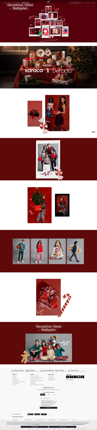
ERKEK (9, 2)
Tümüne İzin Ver (62, 426)
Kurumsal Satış (15, 380)
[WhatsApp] (67, 377)
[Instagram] (78, 377)
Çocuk (54, 394)
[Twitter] (75, 377)
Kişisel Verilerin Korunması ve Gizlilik (37, 384)
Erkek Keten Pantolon (40, 419)
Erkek (48, 394)
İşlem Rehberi (32, 381)
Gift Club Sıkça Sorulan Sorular (36, 380)
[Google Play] (37, 414)
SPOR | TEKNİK (17, 2)
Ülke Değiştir (70, 379)
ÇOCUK (12, 2)
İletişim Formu (51, 377)
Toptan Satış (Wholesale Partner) (18, 381)
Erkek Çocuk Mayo (51, 419)
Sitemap (13, 384)
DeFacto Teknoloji (15, 383)
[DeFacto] (25, 3)
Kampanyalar (32, 383)
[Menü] (3, 2)
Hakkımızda (14, 377)
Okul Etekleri (14, 419)
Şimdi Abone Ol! (48, 407)
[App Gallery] (44, 414)
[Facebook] (71, 377)
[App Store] (30, 414)
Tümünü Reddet (34, 426)
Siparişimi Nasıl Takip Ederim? (36, 377)
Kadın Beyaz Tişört (27, 419)
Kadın (43, 394)
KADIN (6, 2)
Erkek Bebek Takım (64, 419)
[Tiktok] (82, 377)
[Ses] (94, 39)
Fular (74, 419)
